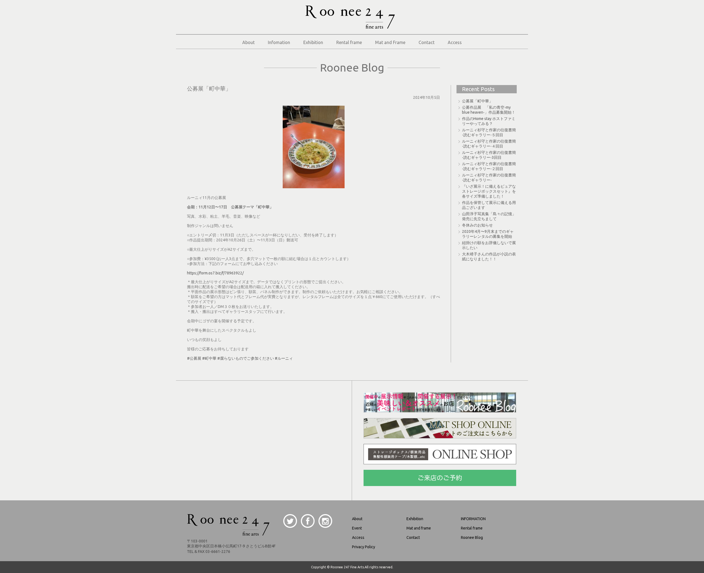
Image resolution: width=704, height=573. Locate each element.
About (248, 42)
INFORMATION (473, 519)
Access (455, 42)
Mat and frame (418, 528)
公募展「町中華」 (477, 101)
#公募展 (194, 358)
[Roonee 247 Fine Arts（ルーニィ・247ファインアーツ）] (350, 26)
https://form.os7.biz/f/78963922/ (215, 273)
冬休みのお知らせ (477, 225)
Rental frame (349, 42)
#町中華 (209, 358)
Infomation (279, 42)
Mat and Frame (390, 42)
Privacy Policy (363, 547)
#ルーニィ (284, 358)
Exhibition (313, 42)
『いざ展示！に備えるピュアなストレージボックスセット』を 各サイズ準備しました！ (489, 191)
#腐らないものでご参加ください (245, 358)
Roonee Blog (472, 537)
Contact (427, 42)
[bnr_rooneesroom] (440, 410)
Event (357, 528)
